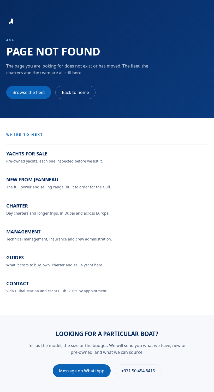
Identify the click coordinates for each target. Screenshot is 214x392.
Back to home (75, 92)
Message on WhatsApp (81, 371)
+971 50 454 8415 (138, 371)
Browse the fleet (29, 92)
